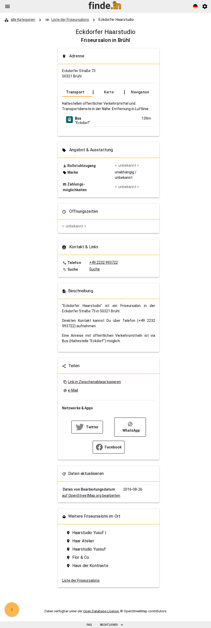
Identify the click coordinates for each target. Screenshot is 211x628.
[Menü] (7, 6)
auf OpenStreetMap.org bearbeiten (91, 495)
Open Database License (101, 611)
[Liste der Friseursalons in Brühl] (12, 609)
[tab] (77, 92)
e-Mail (73, 390)
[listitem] (108, 120)
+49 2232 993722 (103, 262)
